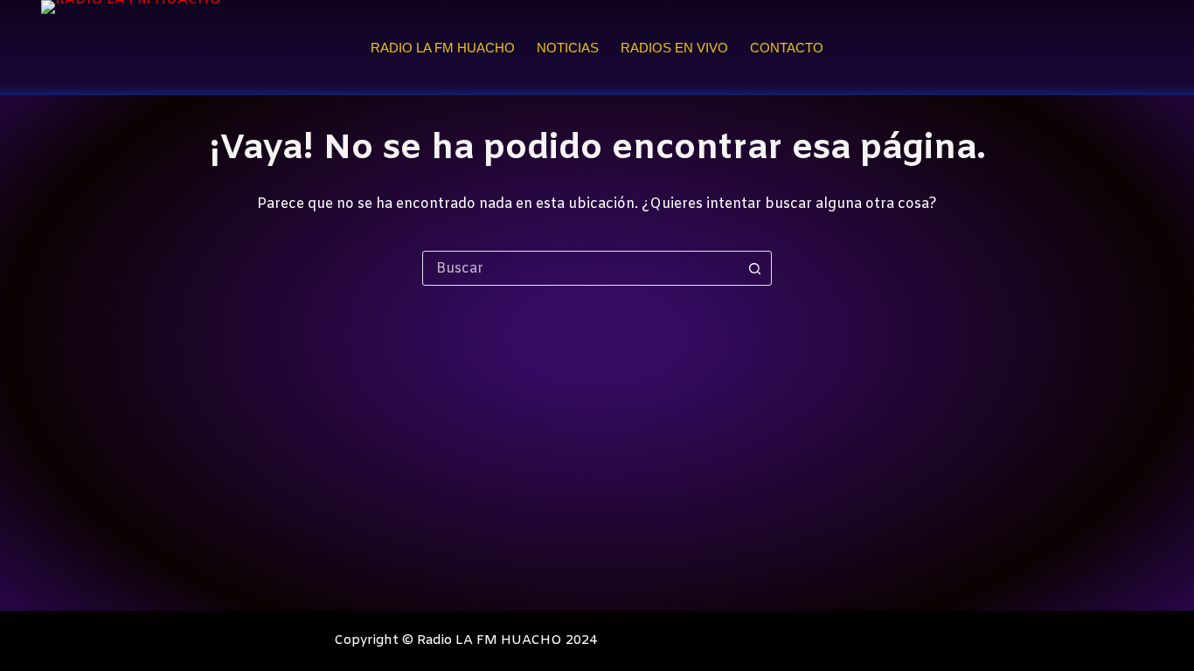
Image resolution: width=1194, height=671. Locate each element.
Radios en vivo (674, 47)
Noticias (568, 47)
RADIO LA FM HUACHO (443, 47)
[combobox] (580, 268)
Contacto (786, 47)
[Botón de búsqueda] (754, 268)
